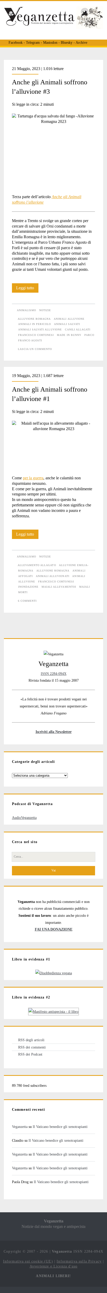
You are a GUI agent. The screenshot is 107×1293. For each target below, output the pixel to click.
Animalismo (26, 310)
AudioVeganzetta (24, 817)
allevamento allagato (37, 565)
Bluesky (66, 43)
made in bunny (69, 335)
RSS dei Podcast (30, 1054)
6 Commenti (27, 600)
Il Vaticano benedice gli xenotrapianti (60, 1127)
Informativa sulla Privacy (79, 1261)
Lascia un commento (35, 349)
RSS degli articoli (31, 1040)
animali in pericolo (34, 324)
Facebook (16, 43)
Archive (81, 43)
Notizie (45, 310)
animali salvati (67, 324)
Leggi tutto (27, 289)
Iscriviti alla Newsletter (54, 732)
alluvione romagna (34, 318)
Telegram (33, 43)
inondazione (28, 586)
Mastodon (50, 43)
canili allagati (78, 329)
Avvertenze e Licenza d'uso (53, 1266)
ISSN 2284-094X (53, 673)
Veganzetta (20, 1127)
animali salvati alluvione (40, 329)
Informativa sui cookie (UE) (28, 1261)
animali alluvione (69, 318)
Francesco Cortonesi (36, 335)
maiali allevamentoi (59, 586)
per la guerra (33, 478)
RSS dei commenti (32, 1047)
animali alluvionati (52, 576)
